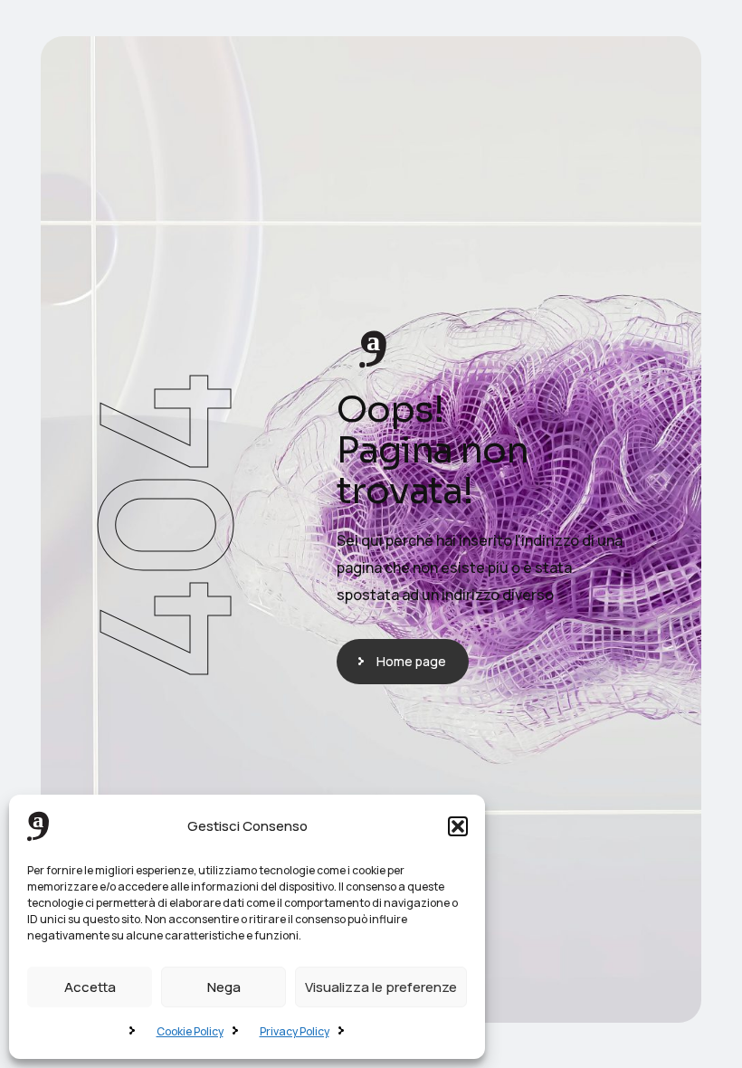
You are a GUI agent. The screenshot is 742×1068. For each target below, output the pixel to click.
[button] (458, 826)
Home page (411, 661)
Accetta (90, 986)
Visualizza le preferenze (381, 986)
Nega (224, 986)
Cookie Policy (190, 1031)
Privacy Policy (294, 1031)
